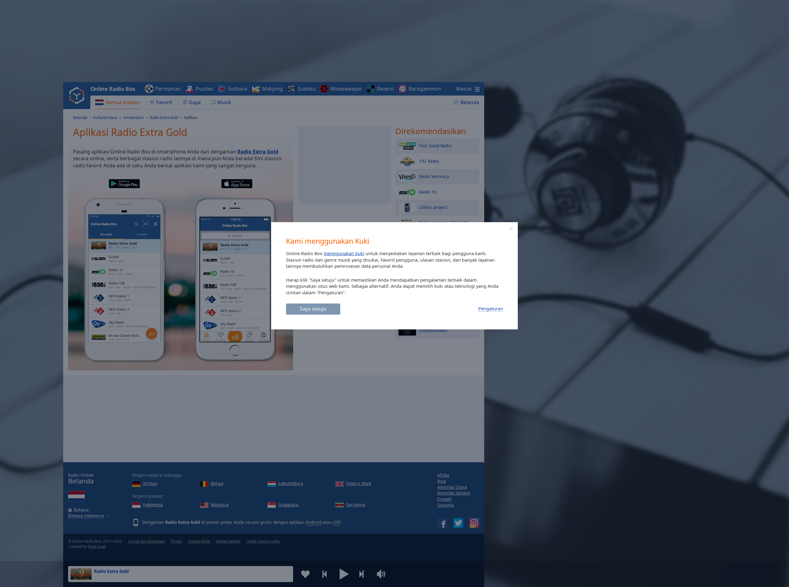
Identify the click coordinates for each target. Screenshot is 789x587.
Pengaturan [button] (490, 309)
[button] (511, 228)
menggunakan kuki (344, 253)
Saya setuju (313, 308)
